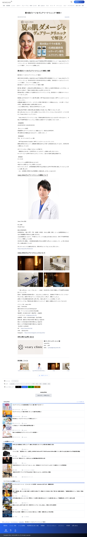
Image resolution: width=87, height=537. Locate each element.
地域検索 (8, 5)
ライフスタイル (71, 5)
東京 (37, 383)
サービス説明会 (21, 525)
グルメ (47, 5)
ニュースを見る (79, 401)
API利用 (68, 525)
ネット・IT (52, 5)
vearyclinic (67, 17)
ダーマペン (28, 383)
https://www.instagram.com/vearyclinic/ (34, 332)
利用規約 (43, 525)
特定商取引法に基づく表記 (33, 525)
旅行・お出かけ (41, 5)
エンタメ (13, 5)
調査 (83, 5)
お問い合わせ (75, 525)
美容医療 (44, 383)
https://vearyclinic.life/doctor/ (25, 248)
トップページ (7, 521)
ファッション (59, 5)
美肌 (49, 383)
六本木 (33, 383)
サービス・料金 (13, 525)
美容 (40, 383)
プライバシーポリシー (51, 525)
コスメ (64, 5)
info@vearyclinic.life (31, 315)
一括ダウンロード (44, 375)
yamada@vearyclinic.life (54, 347)
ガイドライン (61, 525)
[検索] (71, 2)
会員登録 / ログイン (79, 1)
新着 (4, 5)
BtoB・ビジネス (33, 5)
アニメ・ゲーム (25, 5)
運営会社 (5, 525)
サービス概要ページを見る (77, 534)
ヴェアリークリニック (20, 383)
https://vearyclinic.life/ (26, 328)
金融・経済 (78, 5)
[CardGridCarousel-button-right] (69, 367)
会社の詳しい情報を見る (43, 395)
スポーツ (18, 5)
